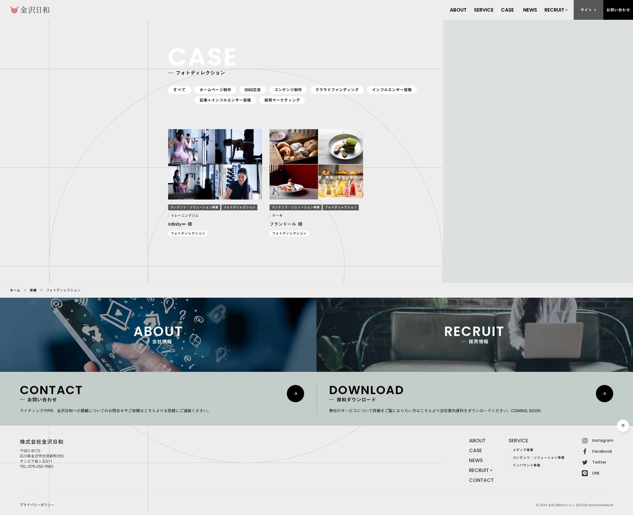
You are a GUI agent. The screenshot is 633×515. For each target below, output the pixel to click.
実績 (33, 290)
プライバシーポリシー (37, 505)
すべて (179, 90)
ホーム (15, 290)
